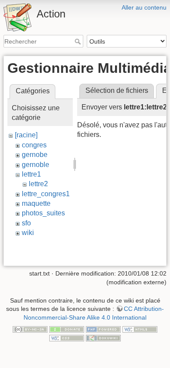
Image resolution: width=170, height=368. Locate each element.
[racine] (26, 135)
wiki (28, 232)
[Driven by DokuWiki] (103, 337)
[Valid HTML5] (139, 329)
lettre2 (38, 183)
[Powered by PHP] (103, 329)
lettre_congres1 (46, 194)
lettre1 (31, 174)
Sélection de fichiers (116, 90)
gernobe (35, 154)
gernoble (35, 164)
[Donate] (66, 329)
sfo (26, 223)
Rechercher (79, 41)
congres (34, 145)
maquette (36, 203)
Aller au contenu (144, 7)
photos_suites (43, 213)
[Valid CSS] (66, 337)
